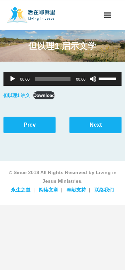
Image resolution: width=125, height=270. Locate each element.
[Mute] (93, 78)
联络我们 (104, 189)
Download (44, 95)
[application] (62, 79)
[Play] (12, 78)
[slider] (108, 78)
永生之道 (21, 189)
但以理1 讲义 (16, 95)
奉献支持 (76, 189)
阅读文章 (48, 189)
